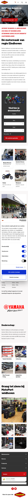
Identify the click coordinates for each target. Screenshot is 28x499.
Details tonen (19, 267)
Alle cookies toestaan (14, 272)
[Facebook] (12, 488)
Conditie (14, 113)
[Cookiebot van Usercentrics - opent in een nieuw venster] (19, 220)
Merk (14, 120)
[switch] (24, 251)
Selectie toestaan (14, 277)
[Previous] (21, 24)
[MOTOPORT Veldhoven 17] (20, 430)
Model (14, 127)
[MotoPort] (4, 2)
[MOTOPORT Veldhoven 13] (14, 410)
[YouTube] (15, 488)
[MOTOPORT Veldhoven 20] (7, 443)
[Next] (25, 24)
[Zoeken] (22, 2)
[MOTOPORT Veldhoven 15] (7, 430)
